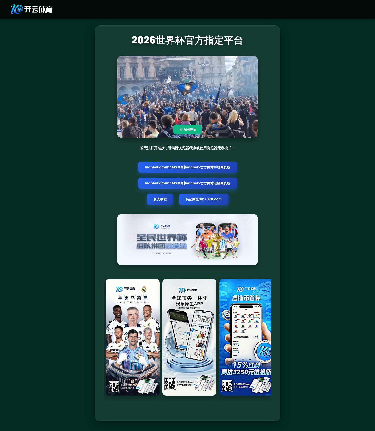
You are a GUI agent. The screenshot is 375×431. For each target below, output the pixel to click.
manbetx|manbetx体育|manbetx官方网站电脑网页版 (187, 183)
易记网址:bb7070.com (204, 199)
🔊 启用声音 (187, 129)
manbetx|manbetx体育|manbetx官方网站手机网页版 (187, 167)
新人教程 (160, 199)
